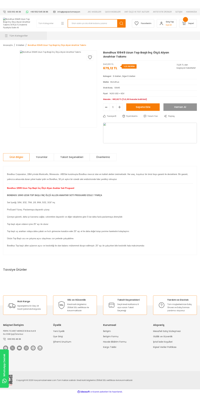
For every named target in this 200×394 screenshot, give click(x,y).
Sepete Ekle (143, 107)
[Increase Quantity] (119, 107)
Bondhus (114, 82)
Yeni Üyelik (59, 331)
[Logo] (16, 23)
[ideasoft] (83, 391)
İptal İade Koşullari (162, 341)
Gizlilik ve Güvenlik (162, 336)
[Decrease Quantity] (106, 107)
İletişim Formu (110, 336)
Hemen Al (180, 107)
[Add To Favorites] (90, 57)
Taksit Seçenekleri (71, 157)
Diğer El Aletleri (128, 76)
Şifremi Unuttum (62, 341)
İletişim (107, 331)
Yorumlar (42, 157)
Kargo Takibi (109, 347)
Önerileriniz (103, 157)
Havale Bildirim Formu (114, 341)
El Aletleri (117, 76)
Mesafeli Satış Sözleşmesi (167, 331)
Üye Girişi (58, 336)
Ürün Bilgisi (16, 157)
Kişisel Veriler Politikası (164, 347)
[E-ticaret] (99, 391)
